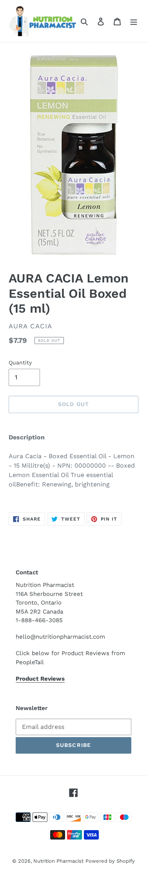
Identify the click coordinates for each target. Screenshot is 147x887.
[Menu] (133, 21)
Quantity (20, 362)
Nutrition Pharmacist (58, 861)
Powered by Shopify (110, 861)
